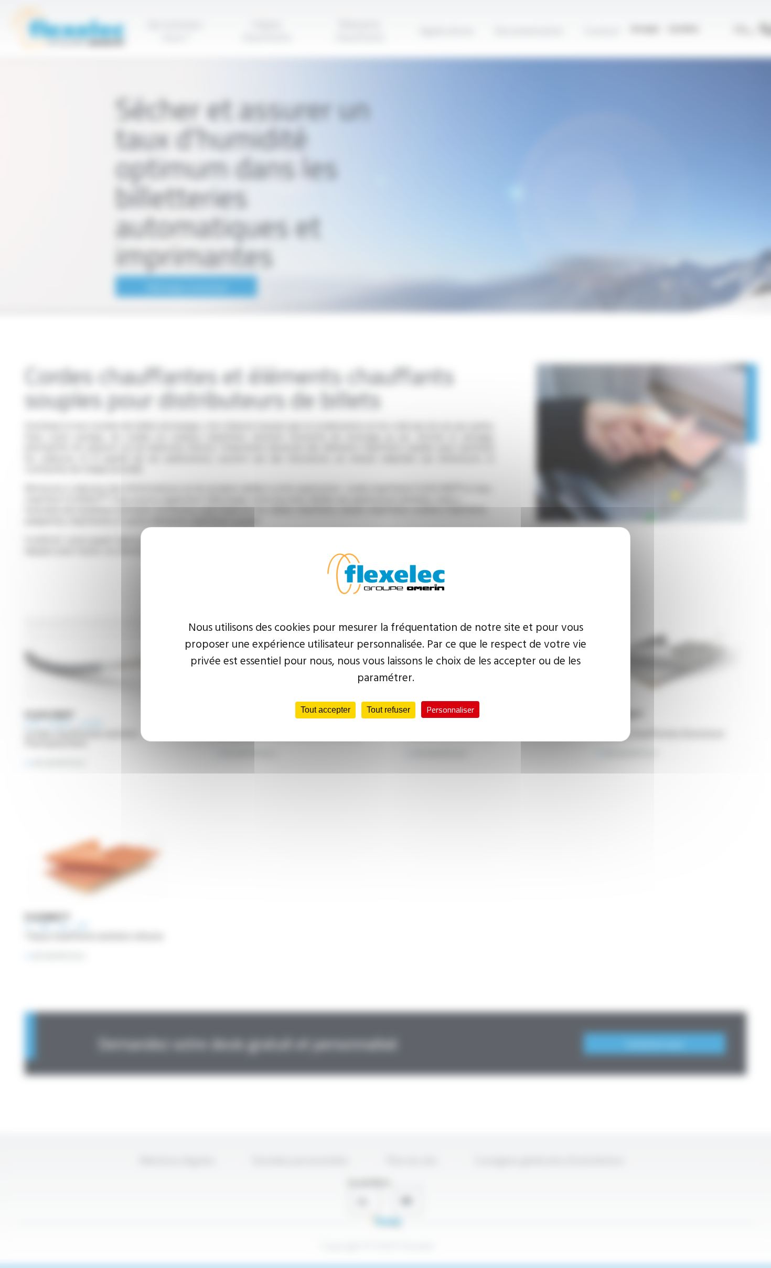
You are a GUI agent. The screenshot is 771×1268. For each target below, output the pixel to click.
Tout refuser (388, 709)
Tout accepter (325, 709)
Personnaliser (450, 709)
